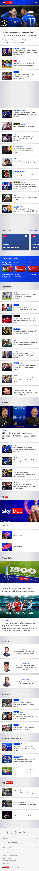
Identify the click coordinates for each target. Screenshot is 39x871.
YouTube (20, 832)
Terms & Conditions (7, 853)
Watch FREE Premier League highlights (13, 42)
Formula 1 (22, 171)
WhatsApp (24, 832)
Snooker (16, 351)
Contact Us (5, 863)
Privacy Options (6, 858)
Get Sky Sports (33, 230)
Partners (5, 838)
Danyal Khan (25, 663)
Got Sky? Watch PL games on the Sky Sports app (17, 39)
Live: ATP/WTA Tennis (11, 247)
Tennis (15, 375)
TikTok (12, 832)
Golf (15, 158)
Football (4, 30)
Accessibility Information (9, 860)
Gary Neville (25, 649)
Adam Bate (25, 679)
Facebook (7, 832)
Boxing (22, 328)
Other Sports (5, 585)
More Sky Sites (7, 847)
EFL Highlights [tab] (7, 262)
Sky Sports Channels (9, 843)
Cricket (15, 134)
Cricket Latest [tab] (29, 262)
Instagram (16, 832)
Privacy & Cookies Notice (9, 855)
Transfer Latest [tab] (18, 262)
